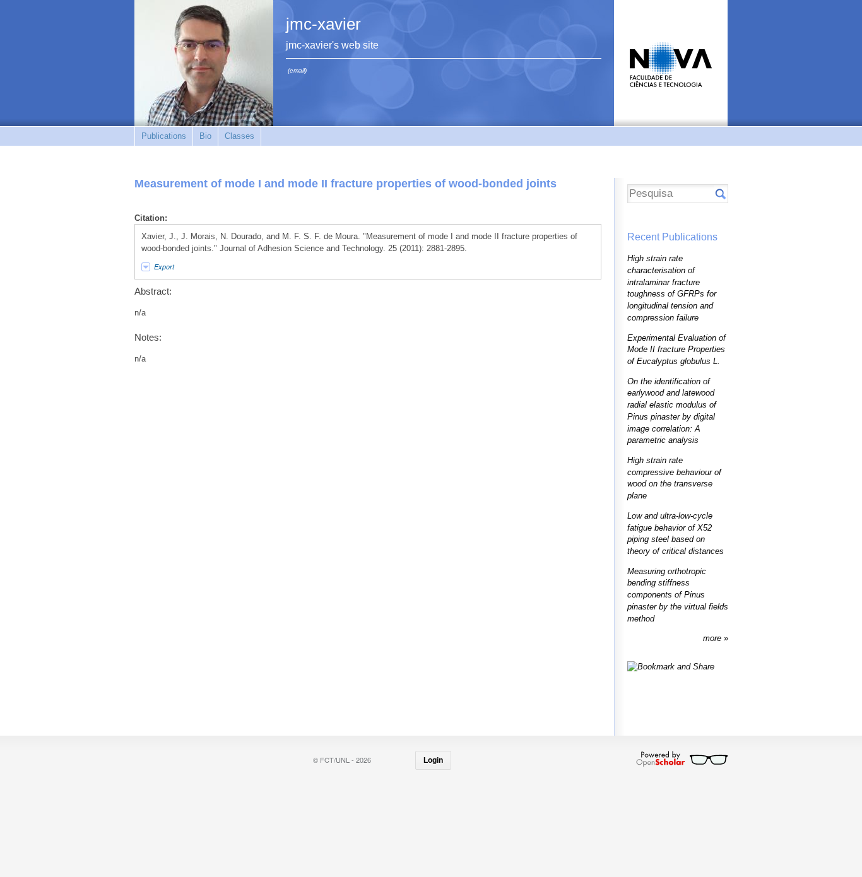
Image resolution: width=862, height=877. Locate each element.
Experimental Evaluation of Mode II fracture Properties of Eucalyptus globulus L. (676, 349)
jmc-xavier (323, 24)
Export (164, 266)
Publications (163, 136)
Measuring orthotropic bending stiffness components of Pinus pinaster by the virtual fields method (677, 595)
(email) (297, 70)
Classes (239, 136)
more (713, 638)
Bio (205, 136)
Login (433, 760)
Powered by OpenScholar (682, 759)
